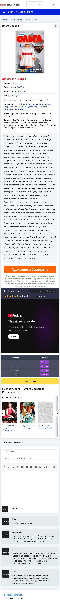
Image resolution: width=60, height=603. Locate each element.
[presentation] (4, 467)
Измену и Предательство (27, 106)
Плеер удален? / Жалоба (43, 291)
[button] (4, 467)
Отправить (18, 508)
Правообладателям (12, 594)
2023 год (21, 87)
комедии (15, 95)
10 (27, 296)
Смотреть (44, 362)
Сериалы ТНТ (20, 91)
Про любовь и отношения (26, 104)
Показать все (30, 381)
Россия (15, 83)
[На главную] (10, 4)
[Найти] (40, 4)
